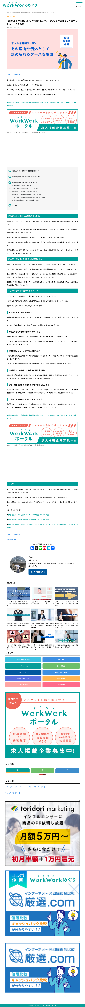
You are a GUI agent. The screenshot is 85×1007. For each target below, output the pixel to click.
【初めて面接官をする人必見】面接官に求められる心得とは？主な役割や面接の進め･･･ (42, 625)
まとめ (14, 205)
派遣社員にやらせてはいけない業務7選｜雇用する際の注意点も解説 (18, 624)
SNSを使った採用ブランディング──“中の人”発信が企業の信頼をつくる (18, 604)
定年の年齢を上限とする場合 (21, 186)
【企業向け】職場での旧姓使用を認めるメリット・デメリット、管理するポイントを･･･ (42, 647)
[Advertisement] (42, 152)
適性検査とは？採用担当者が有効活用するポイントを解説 (28, 519)
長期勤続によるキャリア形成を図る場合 (25, 191)
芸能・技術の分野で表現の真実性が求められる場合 (29, 197)
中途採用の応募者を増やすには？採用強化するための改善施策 (66, 646)
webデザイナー (21, 787)
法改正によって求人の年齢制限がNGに (25, 171)
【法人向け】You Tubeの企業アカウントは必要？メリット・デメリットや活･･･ (42, 604)
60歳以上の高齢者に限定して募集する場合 (26, 200)
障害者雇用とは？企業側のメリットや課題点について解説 (28, 515)
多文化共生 (10, 787)
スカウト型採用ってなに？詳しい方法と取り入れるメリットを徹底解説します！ (18, 647)
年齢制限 (17, 75)
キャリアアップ (34, 787)
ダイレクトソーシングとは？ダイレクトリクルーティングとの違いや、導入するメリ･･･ (66, 604)
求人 (10, 75)
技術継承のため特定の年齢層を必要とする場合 (27, 194)
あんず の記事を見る (38, 572)
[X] (36, 548)
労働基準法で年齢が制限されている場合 (25, 188)
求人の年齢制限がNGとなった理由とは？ (26, 177)
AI (43, 787)
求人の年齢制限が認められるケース (24, 182)
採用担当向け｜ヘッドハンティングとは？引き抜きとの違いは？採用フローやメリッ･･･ (66, 625)
